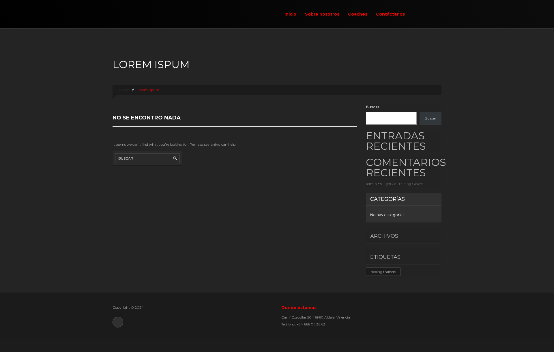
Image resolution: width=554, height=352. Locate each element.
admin (371, 183)
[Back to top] (277, 345)
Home (123, 90)
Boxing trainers (383, 271)
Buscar (372, 107)
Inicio (290, 14)
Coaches (357, 14)
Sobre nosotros (322, 14)
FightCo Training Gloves (403, 183)
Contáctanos (390, 14)
